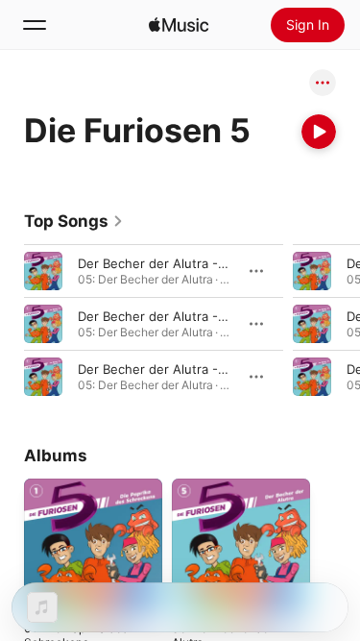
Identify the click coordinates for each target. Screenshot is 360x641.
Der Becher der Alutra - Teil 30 (169, 369)
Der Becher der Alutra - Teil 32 (169, 263)
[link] (74, 221)
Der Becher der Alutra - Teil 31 (168, 316)
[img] (178, 25)
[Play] (318, 131)
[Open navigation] (34, 25)
